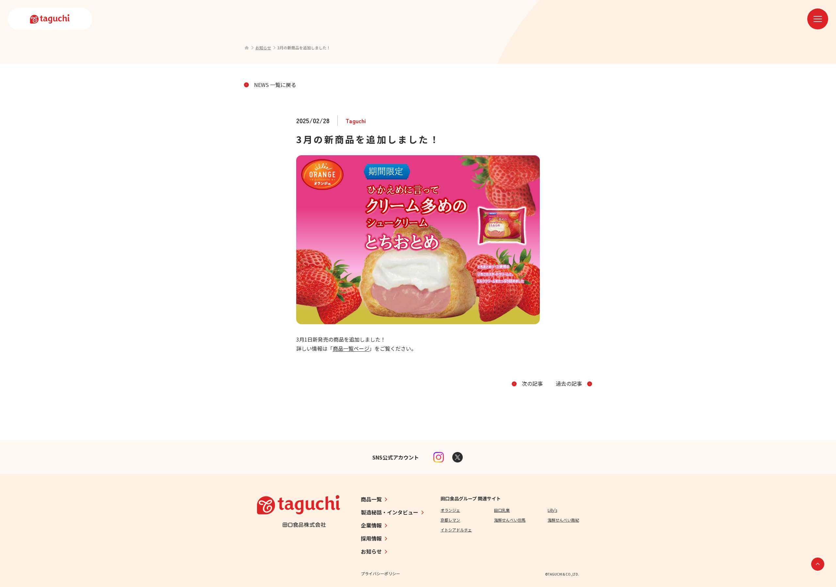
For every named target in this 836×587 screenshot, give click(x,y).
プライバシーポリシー (380, 573)
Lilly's (552, 510)
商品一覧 (371, 499)
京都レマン (450, 520)
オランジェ (450, 510)
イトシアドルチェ (456, 529)
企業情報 (371, 525)
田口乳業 (502, 510)
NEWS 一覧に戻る (275, 84)
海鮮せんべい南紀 (563, 520)
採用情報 (371, 538)
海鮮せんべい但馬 (509, 520)
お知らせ (263, 47)
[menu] (817, 18)
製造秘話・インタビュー (389, 512)
